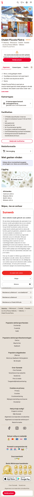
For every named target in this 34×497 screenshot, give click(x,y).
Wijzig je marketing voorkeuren (17, 399)
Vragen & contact (17, 411)
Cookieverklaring (17, 396)
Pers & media (17, 378)
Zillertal (17, 355)
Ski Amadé (17, 361)
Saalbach (17, 346)
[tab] (6, 67)
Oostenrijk (17, 325)
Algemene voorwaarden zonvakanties (17, 417)
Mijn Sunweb (17, 414)
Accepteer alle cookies (16, 273)
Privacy (17, 391)
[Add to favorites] (30, 9)
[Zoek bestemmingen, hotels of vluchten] (18, 2)
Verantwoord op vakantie (17, 373)
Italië (17, 331)
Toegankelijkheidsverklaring (17, 381)
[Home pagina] (2, 2)
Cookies (17, 393)
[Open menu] (30, 2)
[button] (17, 14)
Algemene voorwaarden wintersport (17, 419)
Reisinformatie (17, 422)
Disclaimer (17, 402)
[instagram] (17, 429)
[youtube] (24, 429)
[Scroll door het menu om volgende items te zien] (32, 67)
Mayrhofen (17, 343)
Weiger (16, 278)
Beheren (16, 284)
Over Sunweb (17, 370)
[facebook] (9, 429)
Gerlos (17, 340)
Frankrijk (17, 328)
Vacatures (17, 376)
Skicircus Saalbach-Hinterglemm (17, 358)
